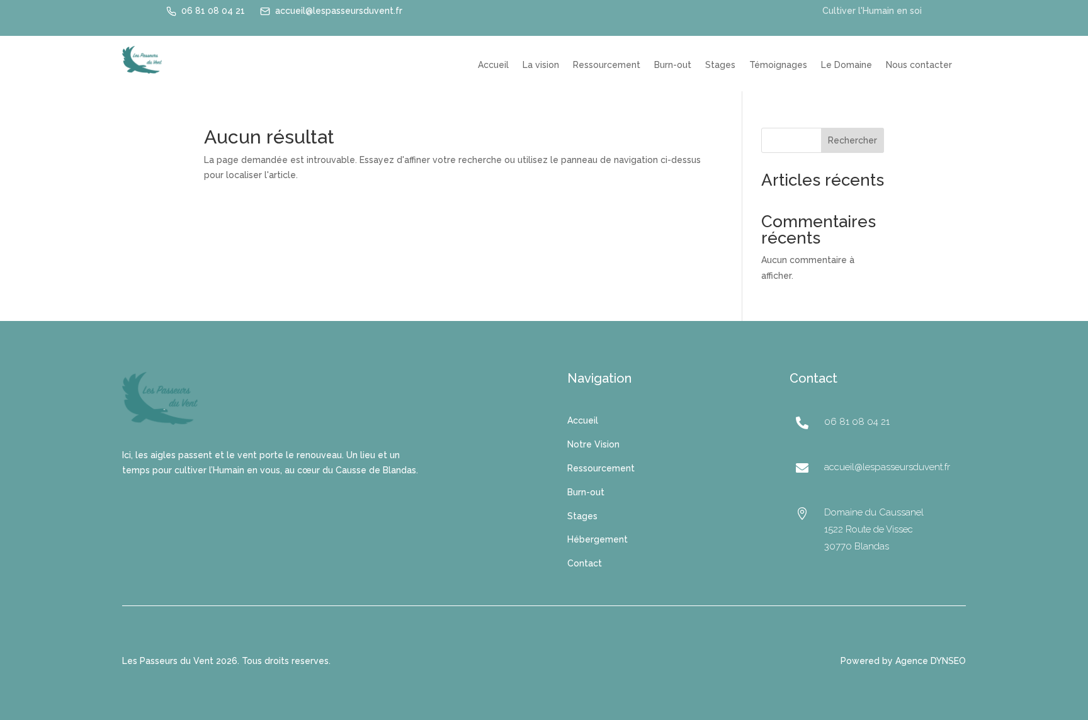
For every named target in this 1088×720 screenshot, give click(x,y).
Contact (584, 563)
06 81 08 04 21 (213, 11)
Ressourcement (606, 65)
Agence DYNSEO (930, 661)
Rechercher (852, 140)
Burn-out (672, 65)
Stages (720, 65)
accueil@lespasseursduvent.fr (338, 11)
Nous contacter (919, 65)
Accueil (493, 65)
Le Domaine (846, 65)
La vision (541, 65)
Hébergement (597, 539)
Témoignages (778, 65)
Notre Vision (593, 444)
